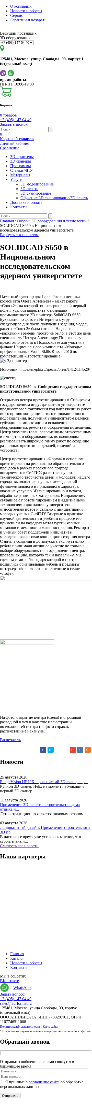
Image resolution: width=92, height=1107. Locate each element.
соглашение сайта (44, 1082)
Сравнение (9, 148)
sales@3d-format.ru (16, 1003)
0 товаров (8, 115)
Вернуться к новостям (19, 235)
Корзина (17, 139)
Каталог (17, 958)
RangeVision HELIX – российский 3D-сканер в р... (44, 782)
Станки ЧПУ (21, 170)
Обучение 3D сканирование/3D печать (54, 198)
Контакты (18, 207)
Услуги (16, 179)
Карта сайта (50, 1026)
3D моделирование (37, 184)
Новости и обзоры (26, 11)
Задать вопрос (12, 994)
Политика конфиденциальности (20, 1026)
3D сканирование (35, 193)
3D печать (29, 188)
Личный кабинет (15, 143)
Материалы (20, 175)
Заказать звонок (14, 124)
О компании (21, 6)
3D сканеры (20, 161)
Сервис (16, 15)
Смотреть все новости (19, 846)
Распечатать (10, 740)
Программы (20, 166)
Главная (17, 954)
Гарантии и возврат (27, 20)
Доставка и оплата (26, 202)
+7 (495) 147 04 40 (15, 120)
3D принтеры (22, 156)
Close (4, 1104)
